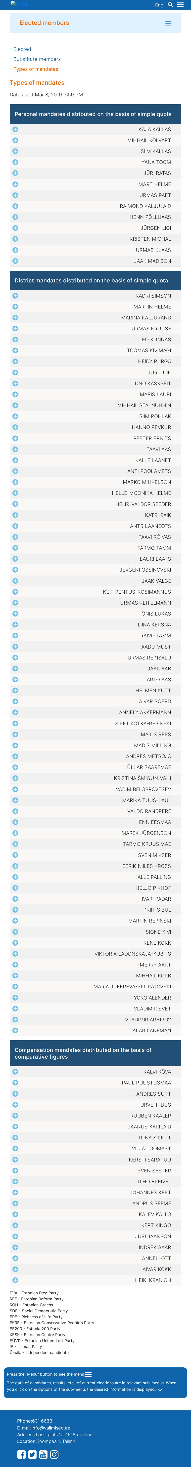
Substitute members (37, 59)
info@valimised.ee (51, 1427)
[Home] (20, 5)
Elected (22, 49)
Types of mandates (35, 69)
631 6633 (42, 1421)
